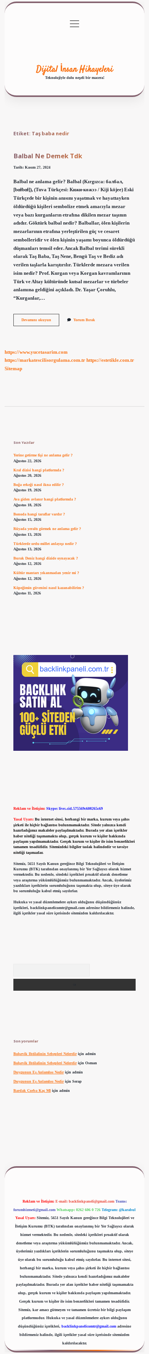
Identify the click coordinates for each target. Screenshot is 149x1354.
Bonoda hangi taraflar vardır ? (39, 514)
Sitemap (13, 368)
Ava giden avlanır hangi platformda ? (44, 499)
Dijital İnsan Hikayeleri (74, 69)
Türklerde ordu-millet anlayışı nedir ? (45, 544)
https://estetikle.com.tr (110, 360)
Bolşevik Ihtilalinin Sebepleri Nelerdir (45, 1054)
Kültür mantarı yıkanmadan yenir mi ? (46, 573)
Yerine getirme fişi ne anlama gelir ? (43, 455)
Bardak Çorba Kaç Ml (32, 1090)
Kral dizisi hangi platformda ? (38, 470)
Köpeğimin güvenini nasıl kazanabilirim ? (48, 588)
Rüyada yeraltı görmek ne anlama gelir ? (47, 529)
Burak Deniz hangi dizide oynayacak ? (45, 558)
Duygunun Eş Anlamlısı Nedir (38, 1072)
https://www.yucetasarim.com (36, 352)
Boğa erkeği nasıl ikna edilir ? (38, 485)
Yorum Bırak (84, 320)
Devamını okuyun (40, 321)
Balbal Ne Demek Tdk (47, 155)
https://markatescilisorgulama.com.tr (45, 360)
